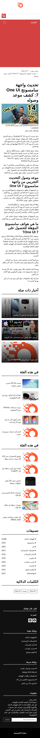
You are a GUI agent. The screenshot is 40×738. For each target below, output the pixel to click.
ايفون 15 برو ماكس (28, 683)
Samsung (30, 573)
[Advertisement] (20, 46)
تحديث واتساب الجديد (27, 668)
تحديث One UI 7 (21, 591)
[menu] (5, 22)
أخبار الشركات (29, 554)
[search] (4, 16)
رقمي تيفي (34, 71)
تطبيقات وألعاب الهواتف (26, 676)
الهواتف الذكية (29, 539)
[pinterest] (30, 620)
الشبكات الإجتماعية (27, 550)
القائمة (34, 22)
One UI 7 (33, 591)
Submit (7, 720)
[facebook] (34, 620)
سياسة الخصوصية (20, 733)
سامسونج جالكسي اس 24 (26, 680)
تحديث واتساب (29, 562)
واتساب (31, 566)
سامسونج (31, 543)
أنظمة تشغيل (29, 570)
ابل (33, 547)
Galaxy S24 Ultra (28, 672)
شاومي (31, 558)
